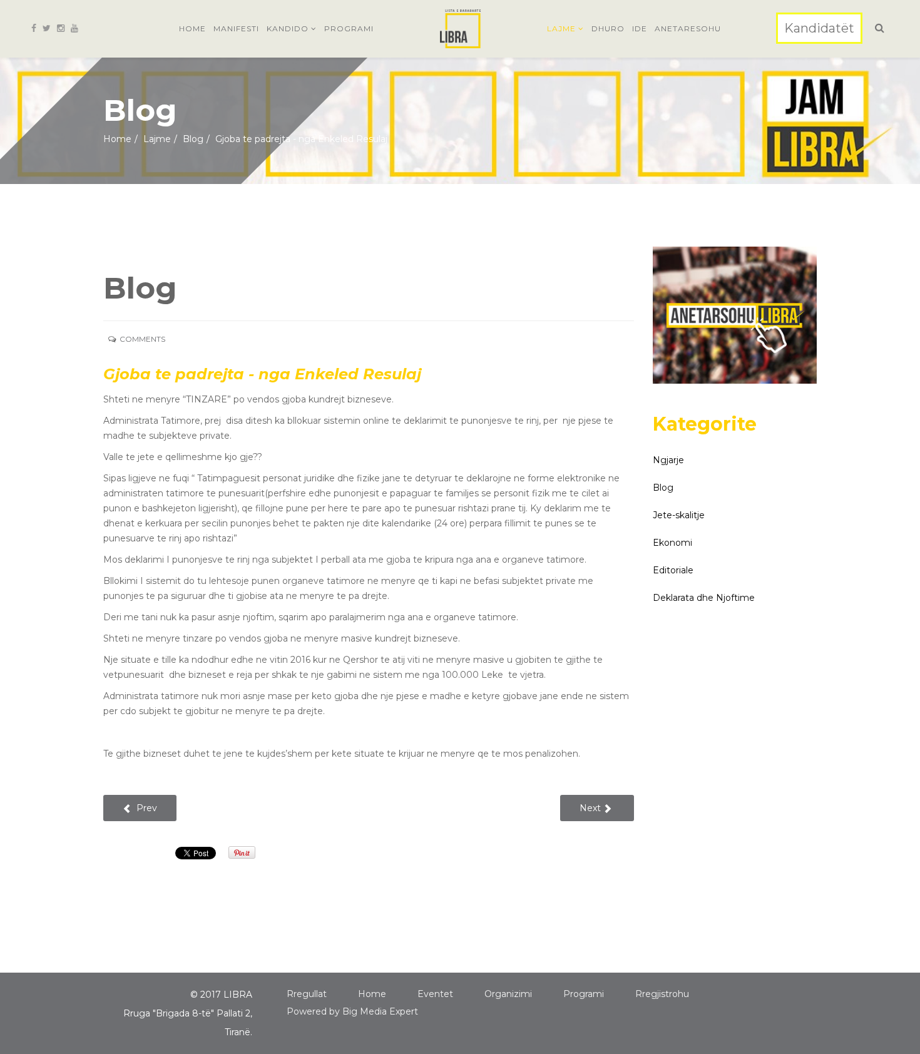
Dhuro (608, 28)
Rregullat (307, 994)
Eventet (435, 994)
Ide (639, 28)
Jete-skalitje (679, 515)
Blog (193, 139)
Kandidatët (819, 28)
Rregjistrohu (662, 994)
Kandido (288, 28)
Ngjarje (668, 460)
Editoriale (673, 570)
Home (192, 28)
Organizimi (508, 994)
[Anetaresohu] (735, 315)
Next (591, 808)
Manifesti (236, 28)
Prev (145, 808)
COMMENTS (143, 339)
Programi (349, 28)
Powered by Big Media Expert (352, 1011)
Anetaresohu (688, 28)
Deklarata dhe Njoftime (704, 597)
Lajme (561, 28)
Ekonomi (672, 542)
